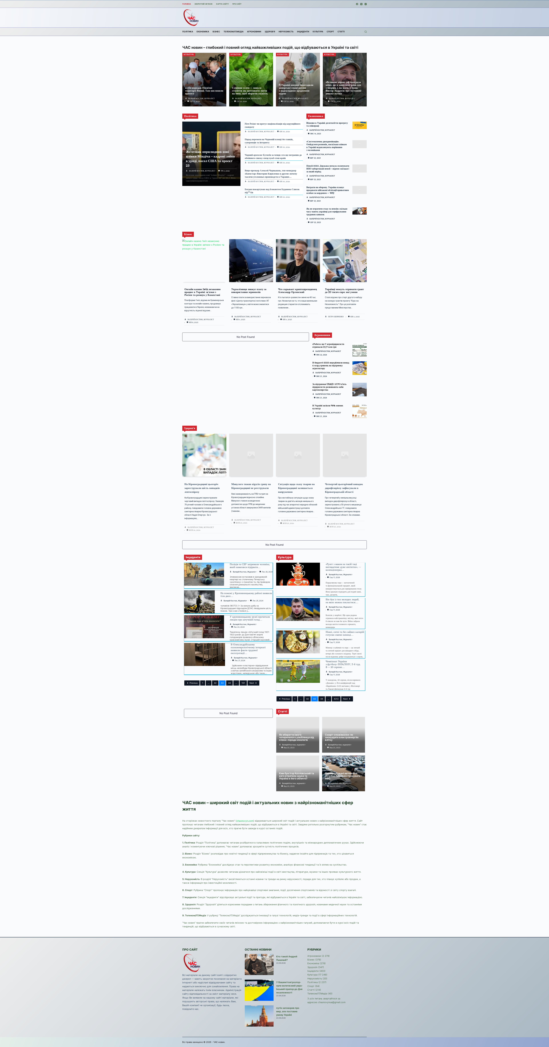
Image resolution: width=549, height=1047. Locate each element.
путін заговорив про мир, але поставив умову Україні (287, 1011)
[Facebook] (357, 4)
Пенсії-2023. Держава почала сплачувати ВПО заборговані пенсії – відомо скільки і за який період (327, 169)
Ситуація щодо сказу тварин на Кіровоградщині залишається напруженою (296, 488)
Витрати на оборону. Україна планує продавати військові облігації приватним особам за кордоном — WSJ (327, 190)
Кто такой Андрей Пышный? (286, 958)
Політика (187, 31)
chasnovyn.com (244, 820)
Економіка (203, 31)
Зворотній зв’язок (203, 4)
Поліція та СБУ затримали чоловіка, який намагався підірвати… (250, 566)
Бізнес (216, 31)
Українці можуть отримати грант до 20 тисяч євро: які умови (344, 291)
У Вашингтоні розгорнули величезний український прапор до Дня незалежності (289, 987)
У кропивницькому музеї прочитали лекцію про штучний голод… (250, 618)
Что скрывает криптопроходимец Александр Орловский (297, 291)
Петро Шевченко (336, 317)
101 (243, 683)
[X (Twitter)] (361, 4)
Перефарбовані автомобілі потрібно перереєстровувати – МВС (343, 776)
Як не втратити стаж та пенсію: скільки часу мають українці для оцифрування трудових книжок (326, 212)
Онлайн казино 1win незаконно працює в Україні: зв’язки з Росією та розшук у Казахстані (202, 292)
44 (229, 683)
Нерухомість (286, 31)
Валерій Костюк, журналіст (201, 99)
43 (222, 683)
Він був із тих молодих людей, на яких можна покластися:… (342, 601)
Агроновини (254, 31)
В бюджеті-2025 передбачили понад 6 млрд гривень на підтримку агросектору (330, 365)
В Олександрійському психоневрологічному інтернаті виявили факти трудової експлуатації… (248, 649)
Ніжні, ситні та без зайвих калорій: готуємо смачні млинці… (345, 633)
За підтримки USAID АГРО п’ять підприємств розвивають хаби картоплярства (329, 387)
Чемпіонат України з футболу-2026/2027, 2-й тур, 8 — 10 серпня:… (343, 664)
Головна (186, 4)
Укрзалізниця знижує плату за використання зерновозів (248, 291)
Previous (194, 683)
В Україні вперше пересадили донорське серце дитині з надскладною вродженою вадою (296, 89)
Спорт (330, 31)
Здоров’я (270, 31)
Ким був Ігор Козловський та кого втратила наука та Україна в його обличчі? (296, 776)
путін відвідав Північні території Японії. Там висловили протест (204, 90)
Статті (341, 31)
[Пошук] (366, 32)
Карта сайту (222, 4)
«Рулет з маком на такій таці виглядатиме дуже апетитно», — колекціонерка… (343, 567)
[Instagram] (366, 4)
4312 (336, 699)
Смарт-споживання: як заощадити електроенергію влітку (342, 737)
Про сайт (236, 4)
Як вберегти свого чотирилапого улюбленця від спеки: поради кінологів (296, 737)
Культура (318, 31)
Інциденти (303, 31)
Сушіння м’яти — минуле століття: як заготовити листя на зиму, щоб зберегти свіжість (250, 90)
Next (251, 683)
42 (215, 683)
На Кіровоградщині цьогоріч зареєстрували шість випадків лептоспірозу (202, 488)
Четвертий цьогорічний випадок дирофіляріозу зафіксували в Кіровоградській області (344, 488)
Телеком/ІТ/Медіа (233, 31)
